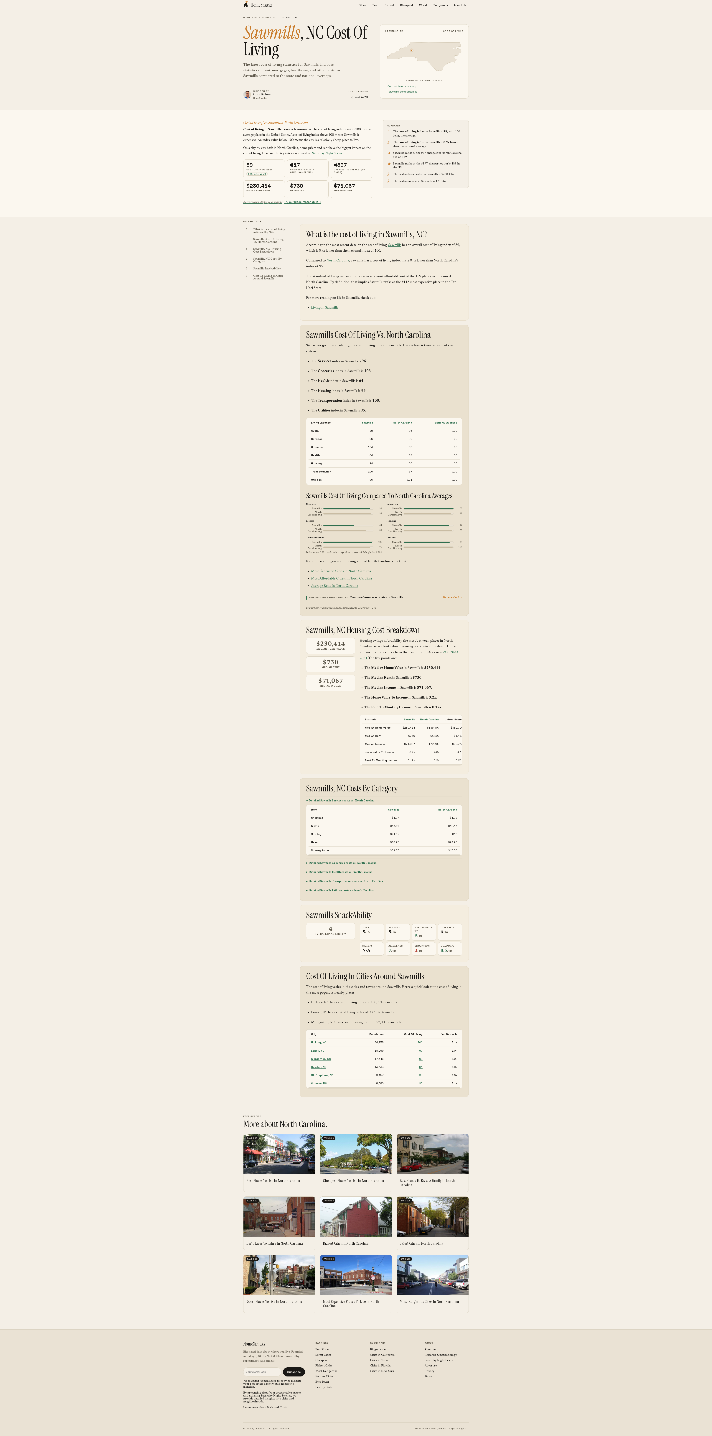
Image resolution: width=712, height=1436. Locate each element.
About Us (460, 5)
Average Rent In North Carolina (334, 586)
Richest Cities (323, 1365)
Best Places (322, 1349)
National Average (445, 422)
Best (375, 5)
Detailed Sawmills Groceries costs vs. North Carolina (342, 863)
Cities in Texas (379, 1360)
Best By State (323, 1387)
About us (430, 1349)
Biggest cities (378, 1349)
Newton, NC (318, 1067)
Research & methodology (441, 1354)
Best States (322, 1381)
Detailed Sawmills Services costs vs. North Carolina (341, 800)
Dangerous (440, 5)
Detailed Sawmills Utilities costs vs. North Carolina (341, 890)
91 (421, 1067)
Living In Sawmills (324, 307)
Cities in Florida (380, 1365)
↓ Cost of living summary (400, 86)
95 (421, 1083)
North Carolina (338, 260)
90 (421, 1050)
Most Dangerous (326, 1371)
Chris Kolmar (262, 94)
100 (420, 1042)
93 (421, 1075)
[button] (384, 597)
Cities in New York (382, 1371)
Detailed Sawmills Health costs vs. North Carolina (340, 872)
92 (421, 1058)
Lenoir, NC (317, 1050)
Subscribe (294, 1372)
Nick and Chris (277, 1407)
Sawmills (268, 17)
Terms (428, 1376)
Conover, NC (319, 1083)
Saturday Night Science (328, 153)
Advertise (431, 1365)
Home (247, 17)
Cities (362, 5)
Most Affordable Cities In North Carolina (341, 578)
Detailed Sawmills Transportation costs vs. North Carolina (346, 881)
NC (256, 17)
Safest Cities (323, 1354)
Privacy (429, 1371)
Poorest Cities (324, 1376)
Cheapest (406, 5)
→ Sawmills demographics (401, 91)
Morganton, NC (321, 1058)
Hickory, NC (318, 1042)
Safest (389, 5)
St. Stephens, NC (322, 1075)
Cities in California (382, 1354)
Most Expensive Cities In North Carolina (341, 571)
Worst (423, 5)
